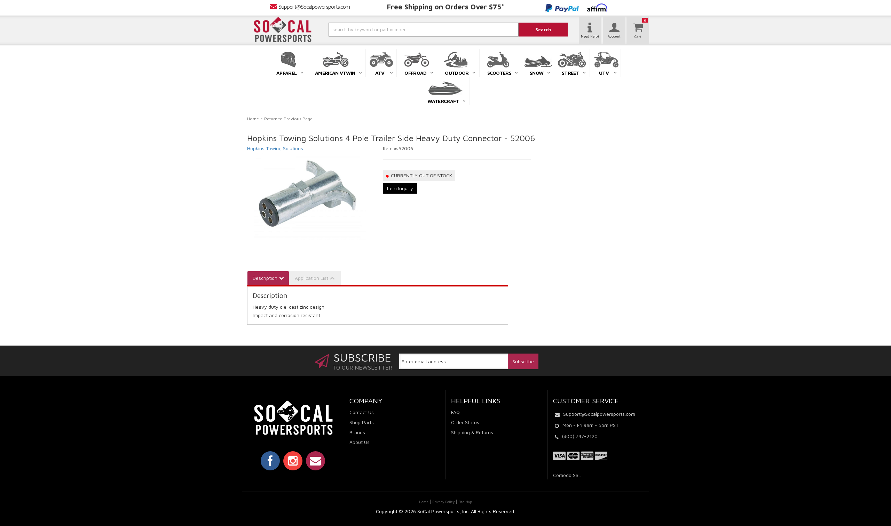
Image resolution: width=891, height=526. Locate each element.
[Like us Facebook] (270, 460)
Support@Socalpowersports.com (314, 6)
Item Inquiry (400, 188)
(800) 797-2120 (580, 436)
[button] (405, 30)
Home (253, 118)
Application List (311, 278)
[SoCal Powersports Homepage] (282, 29)
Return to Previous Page (288, 118)
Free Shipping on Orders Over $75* (445, 7)
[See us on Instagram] (292, 460)
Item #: (391, 148)
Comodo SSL (567, 475)
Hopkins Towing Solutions (275, 148)
